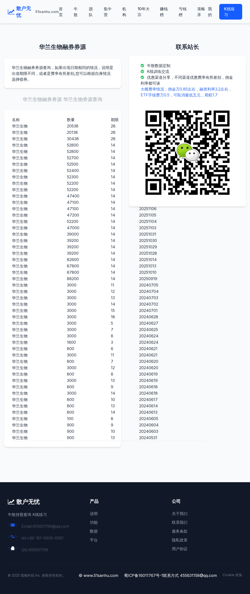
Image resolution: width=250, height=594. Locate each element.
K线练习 (229, 11)
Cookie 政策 (232, 575)
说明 (94, 513)
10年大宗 (143, 11)
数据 (94, 531)
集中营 (108, 11)
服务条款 (180, 531)
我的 (210, 11)
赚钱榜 (164, 11)
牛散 (76, 11)
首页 (61, 11)
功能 (94, 522)
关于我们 (180, 513)
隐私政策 (180, 539)
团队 (91, 11)
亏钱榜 (183, 11)
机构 (124, 11)
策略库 (201, 11)
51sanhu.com (47, 12)
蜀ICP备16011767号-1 (143, 575)
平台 (94, 539)
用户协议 (180, 548)
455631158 (38, 549)
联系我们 (180, 522)
